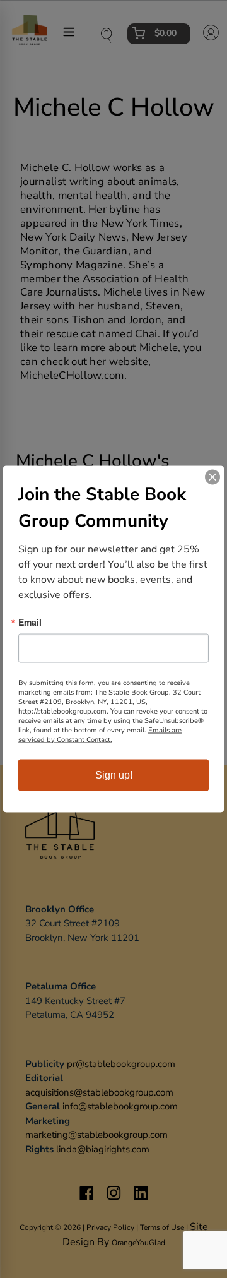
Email (30, 622)
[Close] (212, 477)
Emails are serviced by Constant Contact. (100, 735)
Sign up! (113, 775)
